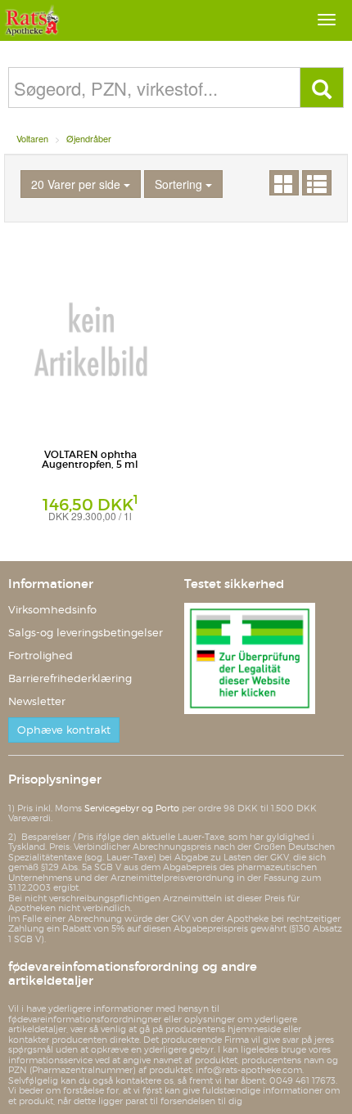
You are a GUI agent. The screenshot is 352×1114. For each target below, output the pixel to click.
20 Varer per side (77, 184)
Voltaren (32, 138)
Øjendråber (88, 138)
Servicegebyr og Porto (131, 808)
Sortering (180, 184)
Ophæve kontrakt (64, 730)
